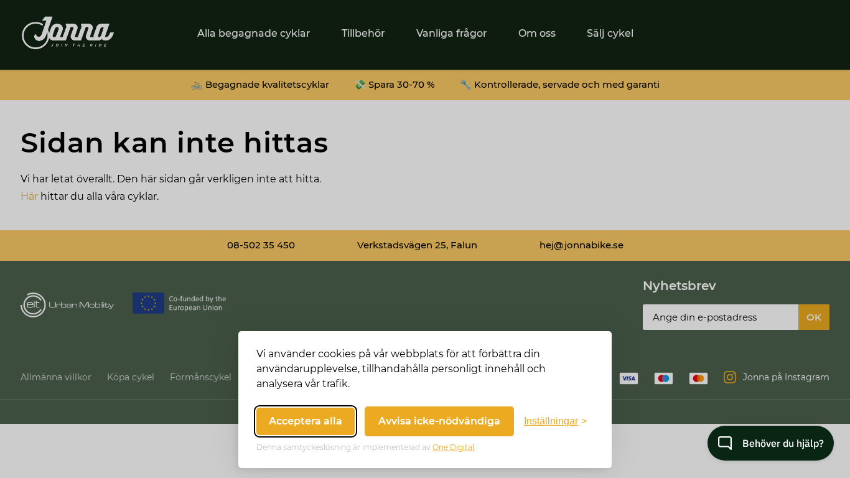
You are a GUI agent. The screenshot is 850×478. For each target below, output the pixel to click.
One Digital (453, 447)
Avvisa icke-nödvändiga (439, 421)
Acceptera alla (305, 421)
